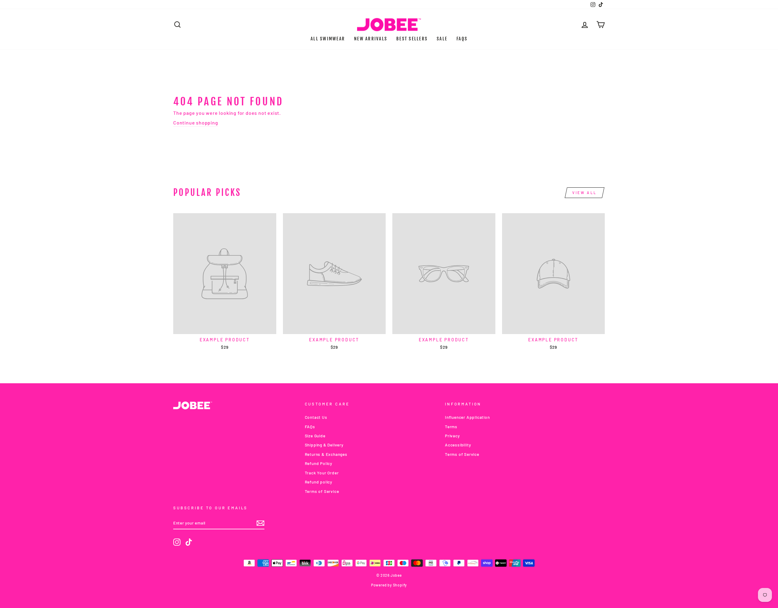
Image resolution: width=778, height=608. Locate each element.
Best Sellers (412, 39)
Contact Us (316, 417)
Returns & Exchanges (326, 454)
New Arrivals (370, 39)
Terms (451, 426)
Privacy (452, 435)
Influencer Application (467, 417)
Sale (442, 39)
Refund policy (318, 481)
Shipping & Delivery (324, 444)
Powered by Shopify (389, 585)
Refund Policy (318, 463)
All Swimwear (328, 39)
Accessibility (458, 444)
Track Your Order (322, 472)
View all (584, 192)
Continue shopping (195, 122)
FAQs (461, 39)
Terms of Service (322, 491)
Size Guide (315, 435)
